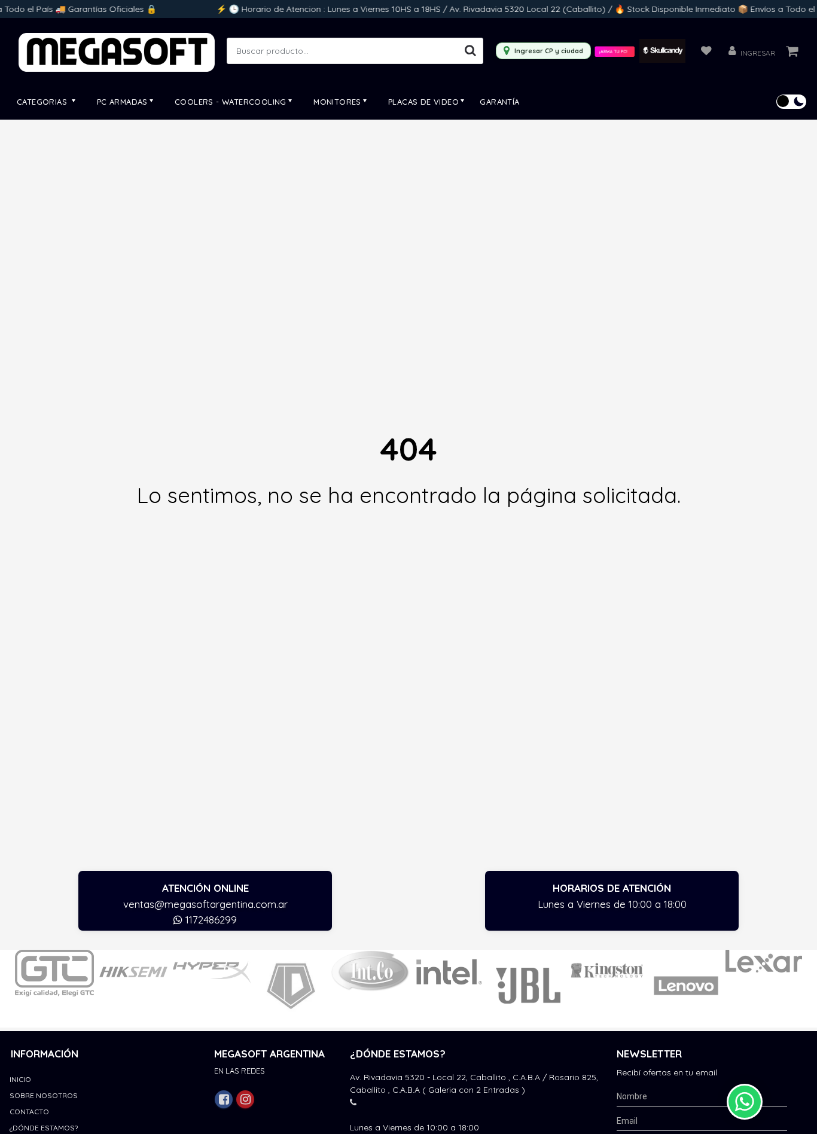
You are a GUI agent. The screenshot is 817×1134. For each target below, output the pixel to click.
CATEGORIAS (43, 101)
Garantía (499, 101)
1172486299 (209, 919)
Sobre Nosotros (44, 1095)
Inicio (20, 1079)
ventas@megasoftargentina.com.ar (205, 904)
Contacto (29, 1111)
